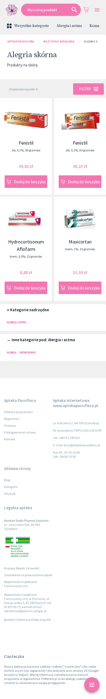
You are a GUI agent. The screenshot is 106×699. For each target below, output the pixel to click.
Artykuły (10, 494)
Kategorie (10, 487)
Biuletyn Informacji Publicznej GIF (27, 620)
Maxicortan (80, 242)
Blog (7, 480)
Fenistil (26, 143)
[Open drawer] (97, 10)
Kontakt (9, 439)
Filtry (85, 88)
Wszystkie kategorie (31, 25)
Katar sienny (28, 352)
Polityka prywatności (18, 412)
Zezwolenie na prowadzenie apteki (28, 575)
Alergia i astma (69, 25)
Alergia (11, 352)
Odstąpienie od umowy (20, 432)
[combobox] (51, 10)
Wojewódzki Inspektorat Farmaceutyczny (20, 584)
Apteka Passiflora (20, 41)
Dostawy (10, 425)
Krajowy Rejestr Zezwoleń (21, 568)
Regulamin (11, 419)
